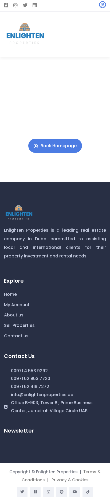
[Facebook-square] (35, 492)
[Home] (18, 212)
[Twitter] (22, 492)
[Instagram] (48, 492)
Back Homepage (59, 146)
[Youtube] (74, 492)
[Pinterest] (61, 492)
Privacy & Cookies (70, 480)
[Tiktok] (87, 492)
